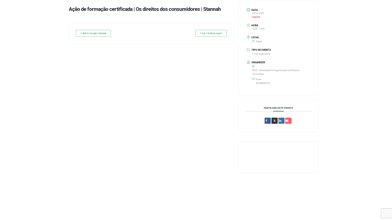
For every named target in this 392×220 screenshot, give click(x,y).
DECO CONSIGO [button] (318, 5)
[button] (385, 5)
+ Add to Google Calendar (93, 33)
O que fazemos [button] (281, 5)
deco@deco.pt (263, 83)
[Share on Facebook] (268, 121)
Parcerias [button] (300, 5)
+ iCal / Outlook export (211, 33)
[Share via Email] (288, 121)
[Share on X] (274, 121)
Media (356, 5)
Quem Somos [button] (259, 5)
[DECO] (9, 5)
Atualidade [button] (371, 5)
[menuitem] (260, 5)
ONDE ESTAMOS (340, 5)
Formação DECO (262, 54)
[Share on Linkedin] (281, 121)
